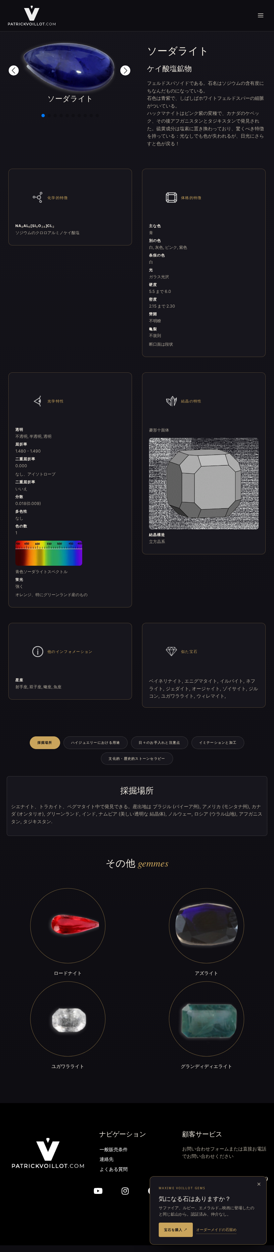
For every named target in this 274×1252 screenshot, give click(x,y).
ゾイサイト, (236, 688)
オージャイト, (207, 688)
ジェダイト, (179, 688)
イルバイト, (233, 681)
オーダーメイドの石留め (216, 1229)
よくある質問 (114, 1170)
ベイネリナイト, (166, 681)
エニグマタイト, (202, 681)
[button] (14, 70)
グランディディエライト (206, 1066)
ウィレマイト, (211, 696)
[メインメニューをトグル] (261, 15)
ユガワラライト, (178, 696)
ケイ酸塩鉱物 (169, 68)
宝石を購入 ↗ (175, 1229)
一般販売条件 (114, 1150)
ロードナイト (68, 973)
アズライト (206, 973)
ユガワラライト (67, 1066)
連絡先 (107, 1159)
